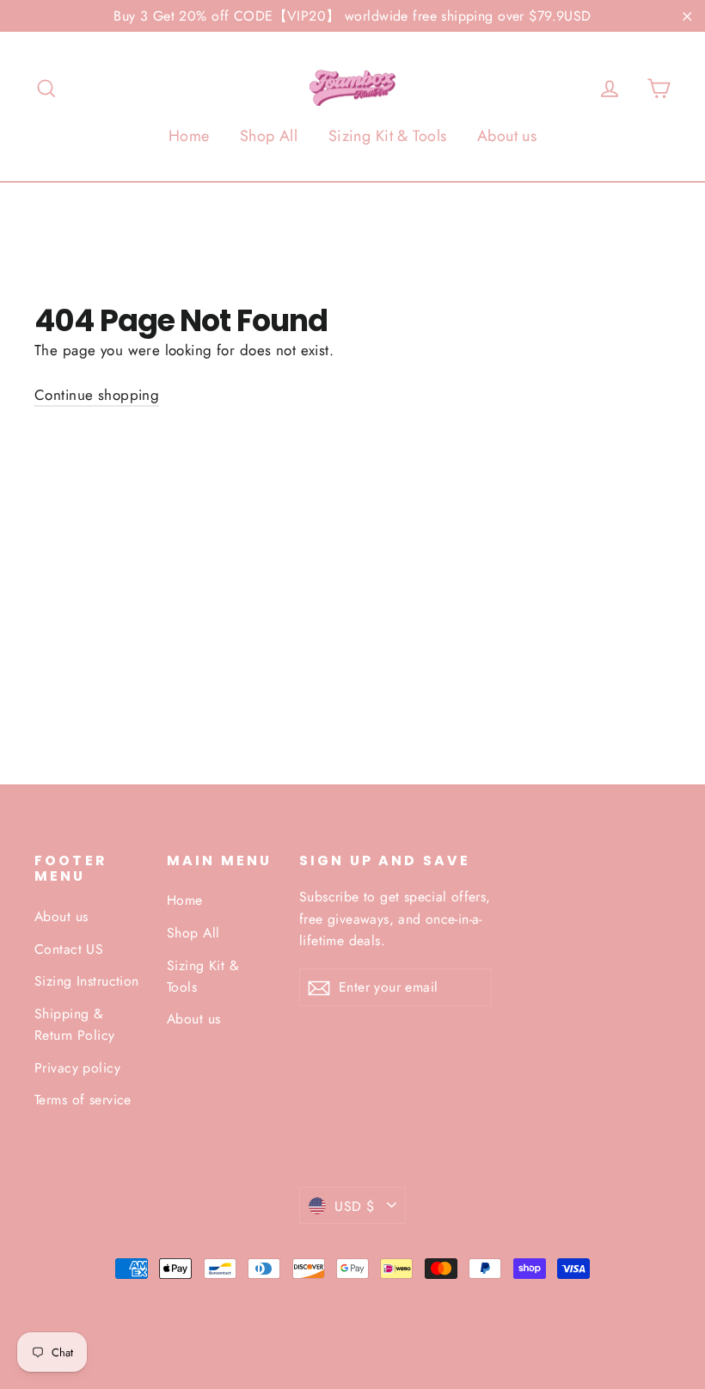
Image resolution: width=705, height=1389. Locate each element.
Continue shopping (96, 394)
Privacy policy (77, 1068)
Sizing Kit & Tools (387, 136)
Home (189, 136)
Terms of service (83, 1099)
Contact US (68, 949)
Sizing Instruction (86, 981)
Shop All (268, 136)
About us (506, 136)
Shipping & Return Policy (74, 1024)
